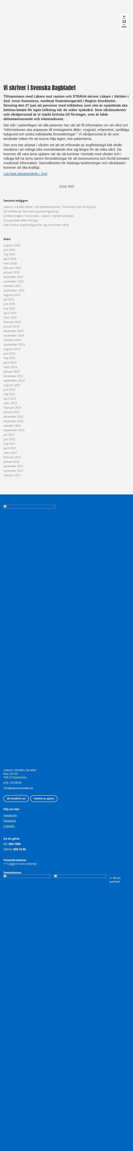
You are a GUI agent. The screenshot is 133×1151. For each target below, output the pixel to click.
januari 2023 (11, 412)
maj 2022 (9, 444)
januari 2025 (11, 326)
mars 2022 (10, 453)
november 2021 (13, 471)
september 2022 (14, 430)
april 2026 (9, 259)
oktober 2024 (12, 340)
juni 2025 (9, 304)
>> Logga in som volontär (20, 864)
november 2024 (13, 335)
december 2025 (13, 277)
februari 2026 (12, 268)
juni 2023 (9, 389)
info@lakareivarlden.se (18, 788)
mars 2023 (10, 403)
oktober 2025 (12, 286)
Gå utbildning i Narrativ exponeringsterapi (31, 211)
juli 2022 (8, 435)
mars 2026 (10, 263)
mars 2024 (10, 367)
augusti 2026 (11, 245)
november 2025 (13, 281)
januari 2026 (11, 272)
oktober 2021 (12, 475)
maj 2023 (9, 394)
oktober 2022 (12, 426)
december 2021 (13, 466)
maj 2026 (9, 254)
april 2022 (9, 448)
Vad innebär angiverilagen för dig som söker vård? (36, 225)
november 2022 (13, 421)
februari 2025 (12, 322)
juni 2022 (9, 439)
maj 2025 (9, 308)
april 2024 (9, 362)
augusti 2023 (11, 385)
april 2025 (9, 313)
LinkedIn (9, 826)
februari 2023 (12, 407)
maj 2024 (9, 358)
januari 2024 (11, 371)
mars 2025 (10, 317)
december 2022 (13, 417)
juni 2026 (9, 250)
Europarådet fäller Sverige (20, 220)
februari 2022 (12, 457)
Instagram (10, 815)
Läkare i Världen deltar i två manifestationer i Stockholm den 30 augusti (49, 207)
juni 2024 (9, 353)
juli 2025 (8, 299)
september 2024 (14, 344)
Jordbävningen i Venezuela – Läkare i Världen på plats (38, 216)
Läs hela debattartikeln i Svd (25, 174)
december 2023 (13, 376)
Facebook (9, 821)
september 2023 (14, 380)
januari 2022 (11, 462)
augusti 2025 (11, 295)
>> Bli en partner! (115, 879)
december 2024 (13, 331)
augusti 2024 (11, 349)
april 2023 (9, 398)
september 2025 (14, 290)
